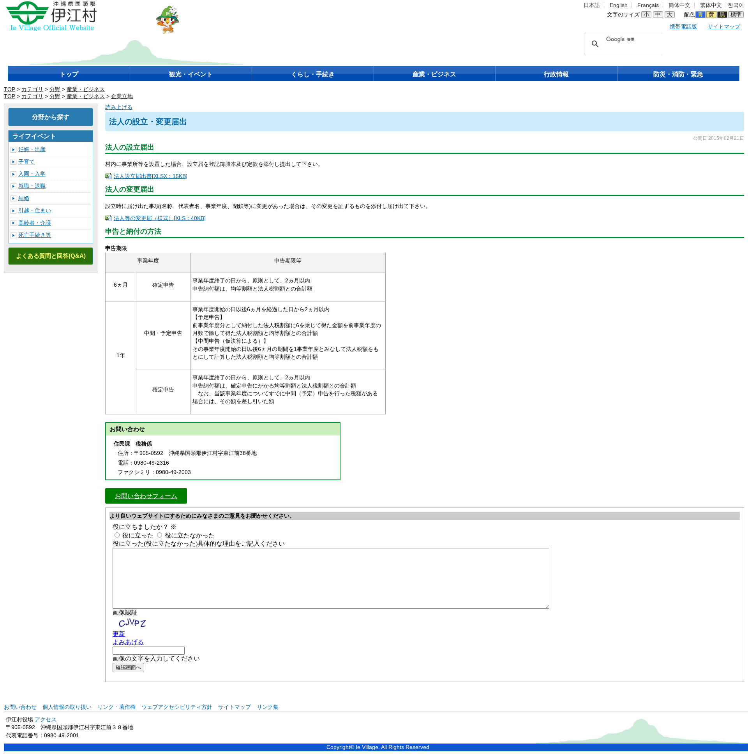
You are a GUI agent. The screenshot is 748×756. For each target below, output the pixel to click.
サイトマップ (723, 27)
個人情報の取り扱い (67, 707)
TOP (9, 89)
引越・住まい (34, 210)
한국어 (736, 5)
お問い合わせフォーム (146, 495)
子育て (26, 162)
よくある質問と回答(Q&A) (51, 255)
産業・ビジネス (434, 74)
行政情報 (556, 74)
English (619, 5)
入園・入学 (32, 174)
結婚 (23, 198)
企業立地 (122, 96)
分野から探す (50, 116)
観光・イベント (191, 74)
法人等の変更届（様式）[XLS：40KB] (160, 218)
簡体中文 (679, 5)
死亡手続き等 (34, 235)
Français (648, 5)
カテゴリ (32, 89)
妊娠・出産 (32, 149)
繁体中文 (711, 5)
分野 (54, 89)
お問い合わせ (20, 707)
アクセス (45, 720)
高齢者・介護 (34, 223)
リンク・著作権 (116, 707)
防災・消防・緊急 (678, 74)
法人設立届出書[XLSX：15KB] (150, 176)
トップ (69, 74)
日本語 (592, 5)
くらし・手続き (313, 74)
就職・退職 (32, 186)
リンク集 (268, 707)
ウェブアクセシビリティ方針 (176, 707)
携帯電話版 (683, 27)
